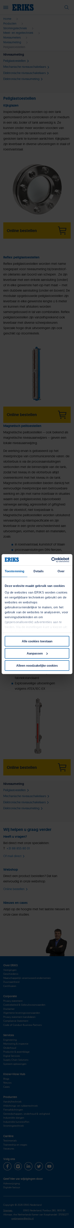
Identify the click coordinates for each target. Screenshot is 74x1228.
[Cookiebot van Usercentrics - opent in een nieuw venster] (52, 559)
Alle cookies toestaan (37, 641)
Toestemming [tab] (14, 571)
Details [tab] (39, 571)
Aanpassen (35, 653)
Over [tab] (61, 571)
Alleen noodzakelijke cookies (37, 665)
